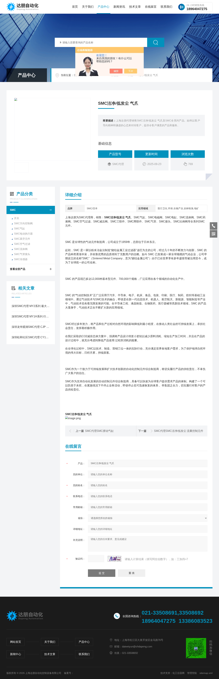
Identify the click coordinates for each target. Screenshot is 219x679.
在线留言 (151, 6)
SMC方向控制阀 (23, 223)
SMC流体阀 (21, 249)
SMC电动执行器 (23, 233)
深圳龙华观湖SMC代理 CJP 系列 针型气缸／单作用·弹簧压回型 (31, 326)
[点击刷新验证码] (114, 559)
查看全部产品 (17, 269)
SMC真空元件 (22, 238)
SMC (13, 209)
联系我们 (166, 6)
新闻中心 (15, 654)
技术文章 (135, 6)
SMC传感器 (21, 259)
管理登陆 (192, 673)
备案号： (69, 673)
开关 (16, 218)
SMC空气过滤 (22, 243)
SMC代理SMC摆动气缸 (99, 430)
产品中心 (103, 6)
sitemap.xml (205, 673)
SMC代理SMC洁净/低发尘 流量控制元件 (178, 430)
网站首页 (15, 641)
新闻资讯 (119, 6)
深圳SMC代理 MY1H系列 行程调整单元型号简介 (31, 316)
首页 (75, 6)
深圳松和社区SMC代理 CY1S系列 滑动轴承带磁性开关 (31, 337)
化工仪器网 (178, 673)
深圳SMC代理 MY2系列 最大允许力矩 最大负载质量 (31, 306)
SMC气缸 (19, 228)
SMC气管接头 (22, 254)
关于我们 (88, 6)
